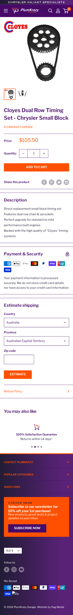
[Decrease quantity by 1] (23, 153)
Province (10, 332)
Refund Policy (13, 391)
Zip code (10, 351)
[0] (65, 10)
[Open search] (50, 11)
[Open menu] (6, 10)
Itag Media (57, 607)
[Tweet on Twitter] (59, 182)
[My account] (58, 11)
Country (9, 314)
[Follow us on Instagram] (14, 569)
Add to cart (36, 167)
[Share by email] (66, 182)
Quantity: (10, 153)
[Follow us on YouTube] (21, 569)
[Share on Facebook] (44, 182)
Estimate (18, 374)
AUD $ (9, 550)
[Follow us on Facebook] (6, 569)
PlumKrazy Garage (18, 127)
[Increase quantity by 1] (44, 153)
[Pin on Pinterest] (51, 182)
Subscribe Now (27, 528)
